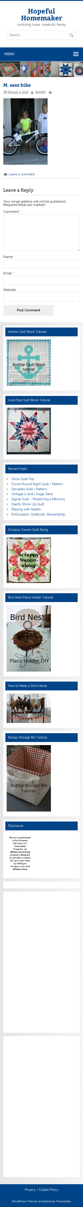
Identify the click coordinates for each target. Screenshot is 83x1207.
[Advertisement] (20, 961)
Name (9, 257)
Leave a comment (22, 174)
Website (9, 290)
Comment (12, 211)
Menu (9, 54)
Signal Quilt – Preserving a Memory (38, 499)
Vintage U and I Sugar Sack (32, 494)
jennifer (40, 92)
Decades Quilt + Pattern (29, 489)
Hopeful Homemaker (41, 14)
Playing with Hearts (26, 509)
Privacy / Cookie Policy (41, 1190)
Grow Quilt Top (23, 479)
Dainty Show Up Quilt (28, 504)
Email (8, 273)
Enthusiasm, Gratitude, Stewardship (38, 514)
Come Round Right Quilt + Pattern (37, 484)
